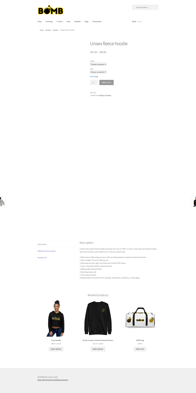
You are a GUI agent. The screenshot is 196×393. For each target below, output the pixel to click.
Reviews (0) (42, 257)
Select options (56, 349)
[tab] (56, 244)
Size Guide (94, 76)
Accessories (97, 21)
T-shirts (59, 21)
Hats (68, 21)
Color (92, 61)
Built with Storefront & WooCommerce (53, 380)
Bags (87, 21)
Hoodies (77, 21)
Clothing (49, 21)
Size (91, 69)
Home (42, 30)
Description (42, 244)
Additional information (47, 251)
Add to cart (106, 82)
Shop (40, 21)
